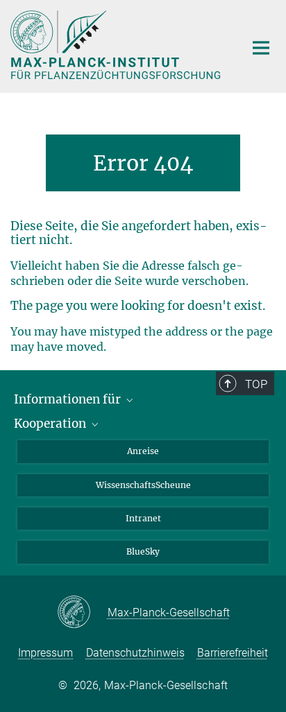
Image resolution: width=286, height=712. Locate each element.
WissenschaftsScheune (143, 485)
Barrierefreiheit (232, 652)
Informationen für (69, 399)
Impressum (45, 652)
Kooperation (51, 424)
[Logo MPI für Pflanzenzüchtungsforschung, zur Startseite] (117, 44)
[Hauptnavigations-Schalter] (261, 48)
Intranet (143, 518)
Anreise (143, 451)
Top (256, 384)
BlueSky (143, 551)
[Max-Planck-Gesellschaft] (82, 612)
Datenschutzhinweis (135, 652)
